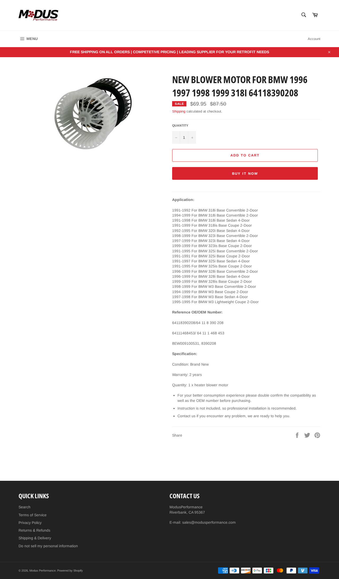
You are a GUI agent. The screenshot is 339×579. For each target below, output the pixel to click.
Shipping (178, 111)
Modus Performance (42, 570)
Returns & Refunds (34, 530)
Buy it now (245, 174)
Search (24, 507)
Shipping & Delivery (35, 538)
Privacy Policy (30, 522)
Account (314, 39)
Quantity (180, 125)
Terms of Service (33, 515)
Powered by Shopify (70, 570)
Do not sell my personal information (48, 546)
